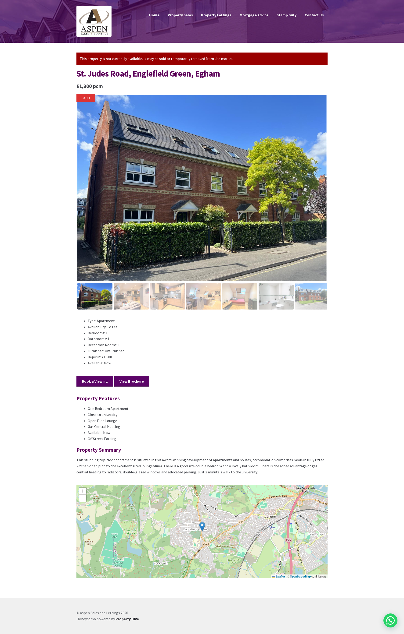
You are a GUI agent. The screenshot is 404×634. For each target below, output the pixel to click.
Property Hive (127, 618)
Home (154, 15)
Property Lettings (216, 15)
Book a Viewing (95, 381)
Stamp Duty (286, 15)
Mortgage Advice (254, 15)
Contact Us (314, 15)
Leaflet (280, 576)
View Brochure (131, 381)
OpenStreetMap (300, 576)
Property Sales (180, 15)
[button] (202, 527)
